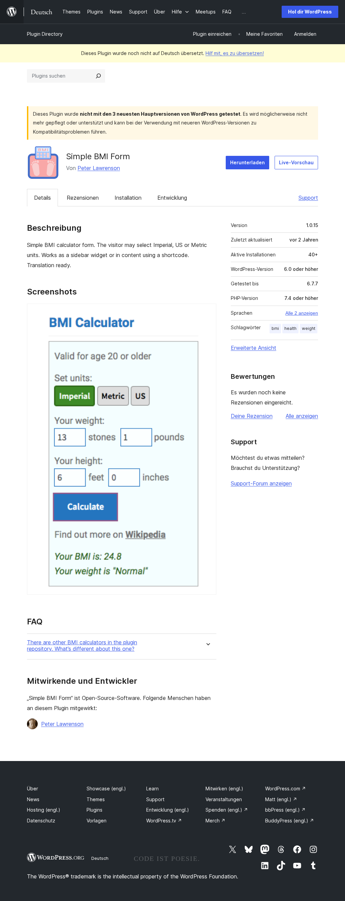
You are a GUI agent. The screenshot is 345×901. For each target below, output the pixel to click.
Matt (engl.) (281, 799)
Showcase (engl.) (106, 788)
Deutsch (99, 858)
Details (42, 197)
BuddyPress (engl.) (289, 820)
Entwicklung (172, 197)
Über (32, 788)
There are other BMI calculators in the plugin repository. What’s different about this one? (82, 645)
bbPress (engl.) (285, 810)
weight (308, 328)
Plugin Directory (45, 34)
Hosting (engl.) (43, 810)
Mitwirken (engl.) (224, 788)
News (33, 799)
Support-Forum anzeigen (261, 483)
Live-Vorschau (296, 162)
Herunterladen (247, 162)
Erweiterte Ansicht (253, 347)
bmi (275, 328)
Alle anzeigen (302, 416)
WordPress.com (285, 788)
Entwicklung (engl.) (167, 810)
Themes (96, 799)
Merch (215, 820)
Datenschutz (41, 820)
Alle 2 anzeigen (301, 313)
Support (308, 197)
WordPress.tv (164, 820)
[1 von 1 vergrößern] (207, 312)
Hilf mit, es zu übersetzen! (235, 53)
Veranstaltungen (224, 799)
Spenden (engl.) (227, 810)
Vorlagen (96, 820)
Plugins (94, 810)
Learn (152, 788)
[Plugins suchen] (98, 76)
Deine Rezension (252, 416)
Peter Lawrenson (98, 168)
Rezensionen (83, 197)
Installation (128, 197)
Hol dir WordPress (310, 12)
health (290, 328)
